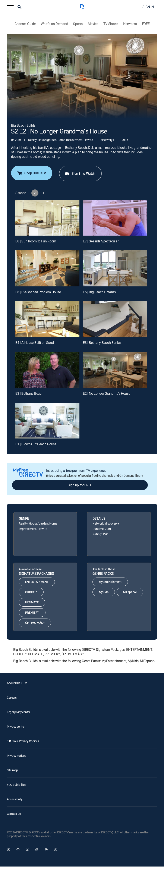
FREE (146, 24)
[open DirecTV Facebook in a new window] (18, 849)
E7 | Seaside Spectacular (100, 241)
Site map (12, 770)
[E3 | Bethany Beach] (47, 370)
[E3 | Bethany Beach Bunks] (115, 319)
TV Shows (110, 24)
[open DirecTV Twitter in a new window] (27, 849)
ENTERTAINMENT (37, 582)
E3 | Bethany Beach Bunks (101, 342)
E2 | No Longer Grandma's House (106, 393)
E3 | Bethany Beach (29, 393)
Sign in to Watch (83, 173)
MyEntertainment (110, 582)
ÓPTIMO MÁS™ (35, 623)
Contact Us (14, 814)
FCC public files (16, 785)
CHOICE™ (31, 592)
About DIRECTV (17, 683)
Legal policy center (18, 712)
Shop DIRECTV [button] (35, 173)
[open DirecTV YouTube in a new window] (46, 849)
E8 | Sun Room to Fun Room (35, 241)
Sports (77, 24)
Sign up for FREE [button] (80, 485)
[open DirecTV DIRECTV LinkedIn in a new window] (8, 849)
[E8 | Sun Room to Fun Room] (47, 218)
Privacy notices (16, 756)
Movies (93, 24)
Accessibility (14, 799)
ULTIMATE (32, 602)
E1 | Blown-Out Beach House (35, 444)
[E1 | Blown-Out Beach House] (47, 421)
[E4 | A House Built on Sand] (47, 319)
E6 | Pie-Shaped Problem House (38, 292)
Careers (12, 697)
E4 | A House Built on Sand (34, 342)
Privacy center (16, 726)
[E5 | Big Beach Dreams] (115, 268)
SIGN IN (148, 6)
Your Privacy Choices (25, 741)
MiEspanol (130, 592)
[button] (10, 6)
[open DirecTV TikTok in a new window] (55, 849)
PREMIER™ (32, 612)
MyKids (103, 592)
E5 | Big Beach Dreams (99, 292)
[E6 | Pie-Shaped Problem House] (47, 268)
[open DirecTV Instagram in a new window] (36, 849)
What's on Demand (54, 24)
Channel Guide (25, 24)
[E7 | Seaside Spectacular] (115, 218)
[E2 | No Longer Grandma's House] (115, 370)
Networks (130, 24)
